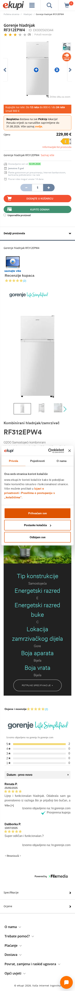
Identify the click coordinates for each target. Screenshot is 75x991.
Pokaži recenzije (43, 34)
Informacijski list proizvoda (56, 147)
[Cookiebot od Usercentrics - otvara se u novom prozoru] (48, 450)
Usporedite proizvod (19, 215)
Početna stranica (11, 14)
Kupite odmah (40, 209)
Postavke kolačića (35, 525)
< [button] (5, 855)
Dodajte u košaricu (39, 198)
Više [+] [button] (9, 805)
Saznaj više (47, 155)
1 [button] (18, 855)
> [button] (20, 855)
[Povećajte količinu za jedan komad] (48, 187)
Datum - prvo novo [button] (19, 774)
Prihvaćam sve (37, 513)
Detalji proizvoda (14, 233)
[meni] (32, 5)
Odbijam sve (38, 537)
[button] (37, 281)
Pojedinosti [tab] (37, 460)
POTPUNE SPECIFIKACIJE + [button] (37, 685)
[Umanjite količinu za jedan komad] (26, 187)
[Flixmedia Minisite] (13, 264)
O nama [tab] (62, 460)
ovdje (38, 126)
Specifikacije (11, 892)
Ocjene (8, 906)
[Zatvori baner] (69, 450)
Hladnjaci (27, 14)
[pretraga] (49, 5)
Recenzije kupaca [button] (19, 275)
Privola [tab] (13, 460)
